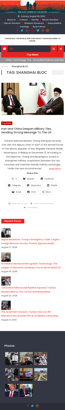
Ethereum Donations (34, 23)
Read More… (55, 168)
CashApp (24, 26)
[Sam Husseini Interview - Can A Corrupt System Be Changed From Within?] (26, 374)
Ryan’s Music (39, 26)
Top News (6, 123)
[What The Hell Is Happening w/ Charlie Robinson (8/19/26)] (11, 390)
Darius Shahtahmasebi (43, 203)
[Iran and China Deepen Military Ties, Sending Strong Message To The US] (32, 99)
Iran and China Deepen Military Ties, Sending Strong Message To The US (26, 130)
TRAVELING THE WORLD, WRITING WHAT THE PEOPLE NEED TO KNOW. (32, 39)
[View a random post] (61, 49)
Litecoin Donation (12, 23)
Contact (24, 19)
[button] (53, 49)
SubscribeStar (54, 23)
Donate (35, 19)
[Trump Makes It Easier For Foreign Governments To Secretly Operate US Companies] (26, 390)
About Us (11, 19)
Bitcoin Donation (50, 19)
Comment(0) (32, 207)
